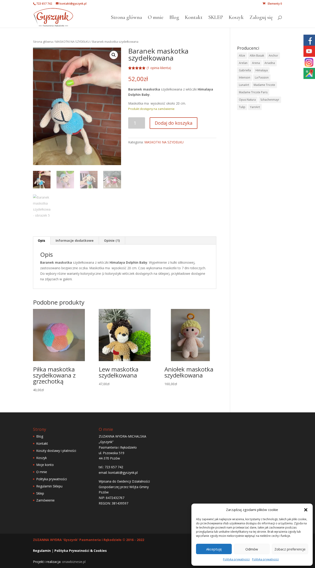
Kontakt (193, 18)
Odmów (251, 549)
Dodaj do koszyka (173, 123)
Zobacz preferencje (290, 549)
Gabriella (245, 70)
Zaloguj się (261, 18)
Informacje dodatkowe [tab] (75, 240)
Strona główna (126, 18)
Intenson (244, 77)
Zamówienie (45, 500)
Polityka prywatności (236, 559)
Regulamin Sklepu (49, 486)
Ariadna (269, 63)
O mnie (155, 18)
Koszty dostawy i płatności (56, 450)
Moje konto (45, 464)
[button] (305, 510)
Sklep (40, 493)
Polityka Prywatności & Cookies (80, 550)
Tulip (242, 107)
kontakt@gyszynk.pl (123, 472)
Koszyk (236, 18)
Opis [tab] (41, 240)
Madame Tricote (264, 85)
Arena (256, 63)
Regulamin (42, 550)
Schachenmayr (269, 100)
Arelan (243, 63)
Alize (242, 55)
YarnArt (255, 107)
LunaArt (244, 85)
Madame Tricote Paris (253, 92)
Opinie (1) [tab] (112, 240)
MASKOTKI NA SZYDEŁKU (72, 41)
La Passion (262, 77)
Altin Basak (257, 55)
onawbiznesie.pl (74, 561)
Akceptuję (214, 549)
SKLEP (215, 18)
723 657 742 (44, 4)
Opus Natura (247, 100)
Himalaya (262, 70)
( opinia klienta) (159, 68)
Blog (174, 18)
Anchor (273, 55)
